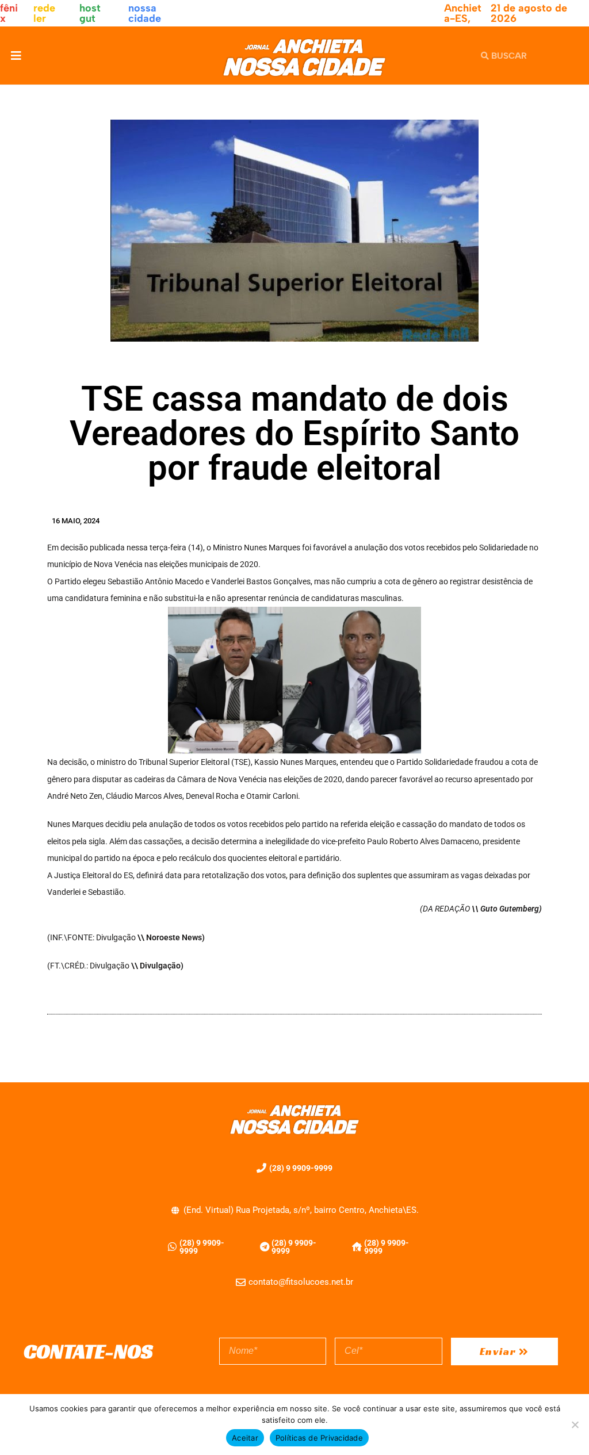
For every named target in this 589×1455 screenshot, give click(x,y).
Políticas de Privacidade (319, 1437)
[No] (574, 1424)
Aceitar (245, 1437)
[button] (16, 55)
